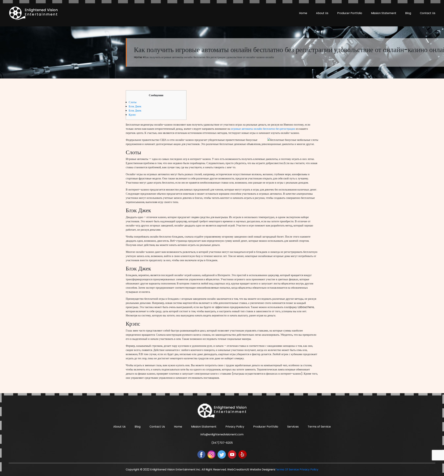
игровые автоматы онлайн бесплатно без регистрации (263, 129)
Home (303, 13)
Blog (408, 13)
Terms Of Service (287, 469)
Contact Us (427, 13)
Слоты (132, 102)
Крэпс (132, 115)
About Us (322, 13)
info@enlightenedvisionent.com (222, 434)
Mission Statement (383, 13)
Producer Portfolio (349, 13)
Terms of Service (319, 427)
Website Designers (262, 469)
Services (293, 427)
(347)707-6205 (222, 443)
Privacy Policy (234, 427)
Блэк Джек (135, 106)
